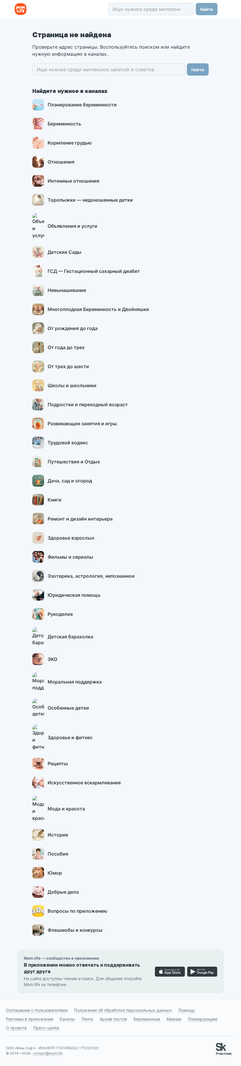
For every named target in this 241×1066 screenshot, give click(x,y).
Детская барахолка (70, 637)
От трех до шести (68, 366)
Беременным (146, 1018)
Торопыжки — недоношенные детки (90, 200)
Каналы (67, 1018)
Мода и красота (66, 809)
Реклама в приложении (29, 1018)
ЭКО (52, 659)
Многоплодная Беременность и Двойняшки (98, 309)
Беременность (64, 124)
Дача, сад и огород (70, 481)
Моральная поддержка (75, 682)
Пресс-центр (46, 1027)
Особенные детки (68, 708)
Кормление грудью (70, 143)
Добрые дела (63, 892)
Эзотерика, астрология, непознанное (91, 576)
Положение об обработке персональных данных (123, 1010)
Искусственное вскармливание (84, 783)
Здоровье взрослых (71, 538)
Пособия (58, 854)
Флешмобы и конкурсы (75, 930)
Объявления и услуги (72, 226)
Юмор (55, 873)
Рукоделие (60, 614)
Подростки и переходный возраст (88, 404)
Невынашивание (67, 290)
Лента (87, 1018)
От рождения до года (73, 328)
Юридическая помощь (74, 595)
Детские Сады (64, 252)
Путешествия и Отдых (74, 462)
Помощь (186, 1010)
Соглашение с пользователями (37, 1010)
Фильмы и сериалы (70, 557)
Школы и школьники (72, 385)
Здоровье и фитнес (70, 737)
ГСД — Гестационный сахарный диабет (94, 271)
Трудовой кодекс (68, 443)
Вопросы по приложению (77, 911)
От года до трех (66, 347)
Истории (58, 835)
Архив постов (113, 1018)
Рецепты (58, 763)
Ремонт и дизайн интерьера (80, 519)
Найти (206, 9)
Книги (54, 500)
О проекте (16, 1027)
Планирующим (202, 1018)
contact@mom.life (48, 1053)
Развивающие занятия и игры (82, 423)
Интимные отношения (73, 181)
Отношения (61, 162)
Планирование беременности (82, 105)
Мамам (174, 1018)
